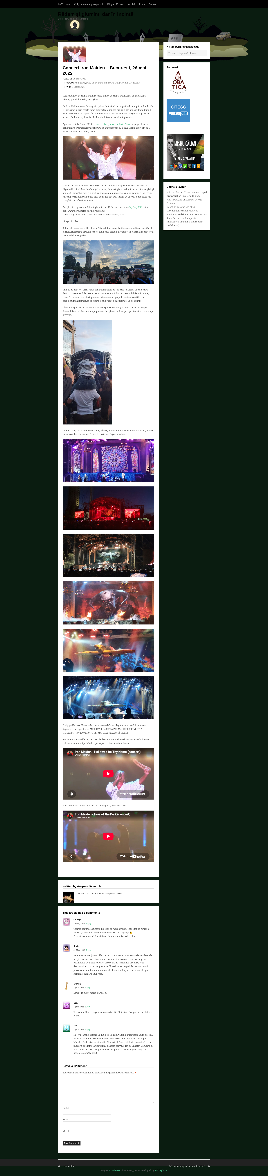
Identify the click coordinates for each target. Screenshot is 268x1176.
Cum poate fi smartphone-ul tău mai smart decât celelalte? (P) (185, 222)
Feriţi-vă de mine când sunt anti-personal (107, 82)
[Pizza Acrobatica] (178, 93)
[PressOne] (178, 121)
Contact (153, 4)
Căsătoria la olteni (191, 195)
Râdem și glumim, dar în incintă (95, 14)
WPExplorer (161, 1170)
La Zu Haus (64, 4)
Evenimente (79, 82)
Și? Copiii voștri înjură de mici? (187, 1166)
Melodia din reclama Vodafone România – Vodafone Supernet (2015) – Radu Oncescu (187, 214)
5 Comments (78, 87)
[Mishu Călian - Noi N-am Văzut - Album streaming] (185, 170)
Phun (142, 4)
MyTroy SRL (135, 207)
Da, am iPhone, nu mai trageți (191, 192)
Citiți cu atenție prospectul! (88, 4)
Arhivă (131, 4)
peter (169, 192)
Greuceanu (134, 82)
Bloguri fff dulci (115, 4)
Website (67, 1131)
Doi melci (68, 1166)
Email (66, 1119)
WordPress (114, 1170)
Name (66, 1107)
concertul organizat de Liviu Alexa (113, 124)
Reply (88, 923)
